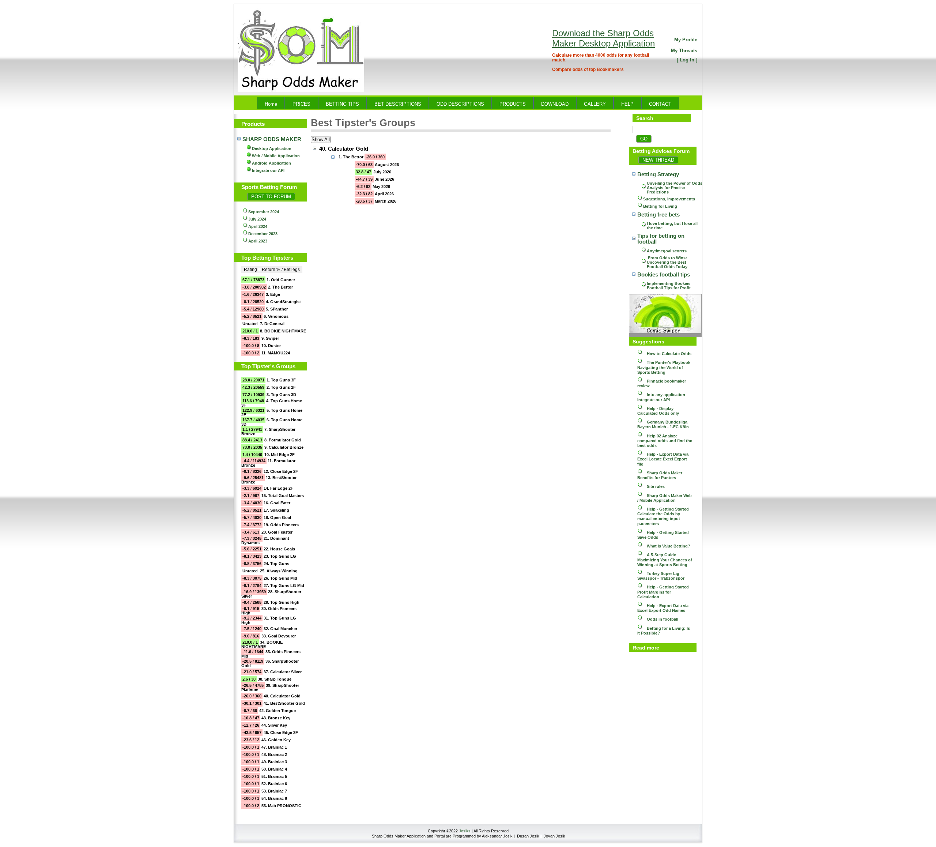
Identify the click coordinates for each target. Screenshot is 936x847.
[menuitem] (271, 103)
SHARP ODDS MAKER (271, 139)
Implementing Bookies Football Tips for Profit (669, 285)
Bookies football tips (663, 275)
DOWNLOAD (555, 104)
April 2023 (257, 241)
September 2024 (263, 212)
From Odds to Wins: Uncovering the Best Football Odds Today (667, 262)
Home (271, 104)
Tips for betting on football (661, 239)
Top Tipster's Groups (268, 366)
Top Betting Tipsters (267, 258)
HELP (627, 104)
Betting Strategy (658, 174)
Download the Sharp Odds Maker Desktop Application (603, 38)
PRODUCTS (512, 104)
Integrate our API (268, 170)
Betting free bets (658, 215)
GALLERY (595, 104)
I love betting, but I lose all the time (673, 225)
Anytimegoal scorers (667, 251)
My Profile (685, 39)
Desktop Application (271, 148)
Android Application (271, 163)
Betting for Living (660, 206)
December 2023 (263, 233)
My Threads (684, 50)
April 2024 (257, 226)
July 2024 (257, 219)
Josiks (465, 831)
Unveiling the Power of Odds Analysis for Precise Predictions (675, 187)
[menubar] (468, 103)
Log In (687, 60)
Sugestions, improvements (669, 199)
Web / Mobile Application (276, 156)
